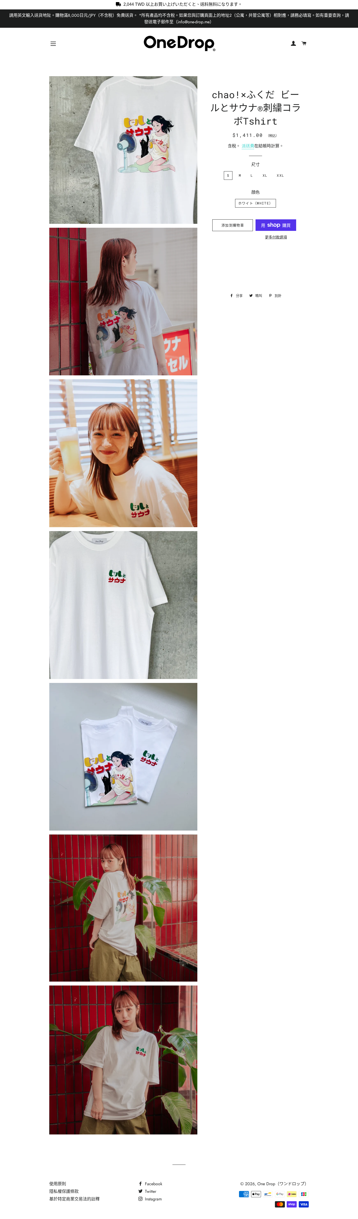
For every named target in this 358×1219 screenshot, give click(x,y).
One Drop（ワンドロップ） (283, 1184)
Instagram (153, 1199)
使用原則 (57, 1184)
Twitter (150, 1191)
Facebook (153, 1184)
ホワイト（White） (255, 203)
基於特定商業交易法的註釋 (74, 1199)
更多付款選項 (276, 237)
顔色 (255, 192)
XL (265, 175)
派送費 (248, 146)
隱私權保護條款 (64, 1191)
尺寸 (255, 165)
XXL (280, 175)
